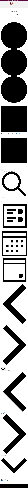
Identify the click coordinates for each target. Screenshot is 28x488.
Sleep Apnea (14, 17)
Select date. (7, 370)
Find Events (3, 197)
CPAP (14, 18)
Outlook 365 (3, 477)
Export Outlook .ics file (5, 480)
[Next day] (14, 364)
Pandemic (14, 19)
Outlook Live (3, 478)
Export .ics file (4, 479)
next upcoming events (18, 133)
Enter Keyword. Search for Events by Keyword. (8, 171)
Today (1, 366)
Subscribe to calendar (3, 455)
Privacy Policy (14, 485)
